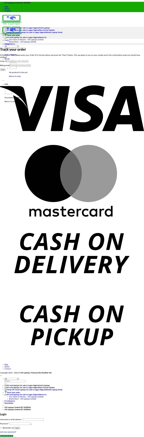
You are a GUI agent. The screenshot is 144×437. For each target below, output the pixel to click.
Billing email (4, 65)
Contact (7, 11)
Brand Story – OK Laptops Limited (22, 42)
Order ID (3, 61)
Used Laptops (44, 28)
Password (4, 424)
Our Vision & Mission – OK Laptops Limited (26, 40)
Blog (6, 7)
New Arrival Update (47, 30)
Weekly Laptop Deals (53, 32)
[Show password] (31, 424)
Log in (17, 428)
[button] (6, 40)
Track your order (13, 35)
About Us (42, 37)
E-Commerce (9, 44)
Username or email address (11, 419)
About (6, 9)
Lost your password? (8, 432)
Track (3, 69)
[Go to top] (1, 375)
